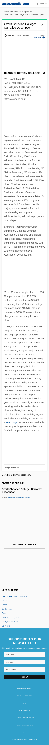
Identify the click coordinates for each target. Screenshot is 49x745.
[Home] (15, 3)
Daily (24, 732)
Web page (11, 422)
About (19, 497)
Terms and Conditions (24, 725)
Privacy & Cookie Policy (24, 717)
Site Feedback (24, 710)
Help (24, 703)
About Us (28, 696)
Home (19, 696)
